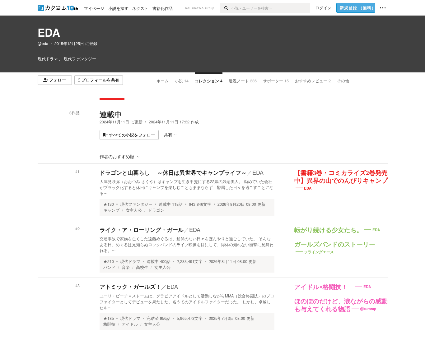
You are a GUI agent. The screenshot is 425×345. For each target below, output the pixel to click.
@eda (43, 43)
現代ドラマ (130, 261)
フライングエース (319, 251)
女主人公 (134, 210)
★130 (108, 204)
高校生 (142, 267)
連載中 (111, 114)
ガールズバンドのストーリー (334, 244)
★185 (108, 318)
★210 (108, 261)
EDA (49, 32)
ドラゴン (156, 210)
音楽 (126, 267)
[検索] (225, 8)
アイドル (130, 324)
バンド (109, 267)
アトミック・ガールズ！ (130, 287)
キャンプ (111, 210)
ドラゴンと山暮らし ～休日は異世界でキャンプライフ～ (173, 172)
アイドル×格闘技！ (324, 286)
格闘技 (109, 324)
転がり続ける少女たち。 (328, 230)
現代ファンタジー (136, 204)
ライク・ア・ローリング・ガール (142, 230)
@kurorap (368, 308)
